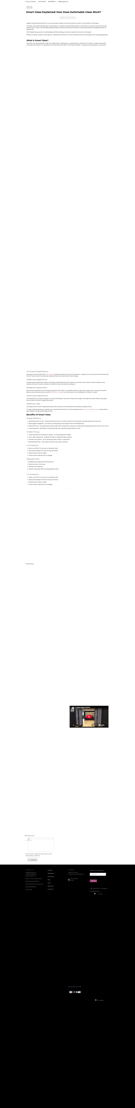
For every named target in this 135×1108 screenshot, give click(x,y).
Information (51, 876)
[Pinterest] (107, 1)
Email (29, 780)
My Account (51, 886)
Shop (49, 883)
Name (29, 765)
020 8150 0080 (42, 1)
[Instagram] (109, 1)
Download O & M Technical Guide (34, 884)
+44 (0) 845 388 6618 (30, 874)
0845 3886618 (51, 1)
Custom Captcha (32, 815)
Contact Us (50, 889)
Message (29, 802)
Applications (51, 873)
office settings (50, 374)
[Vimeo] (101, 1)
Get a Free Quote (67, 699)
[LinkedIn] (105, 1)
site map (79, 986)
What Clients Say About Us (32, 881)
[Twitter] (99, 1)
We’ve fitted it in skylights (57, 392)
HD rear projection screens (91, 409)
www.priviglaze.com (30, 876)
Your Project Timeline (33, 795)
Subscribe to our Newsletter (97, 870)
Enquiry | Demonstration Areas (33, 878)
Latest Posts (28, 889)
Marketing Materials (30, 887)
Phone (29, 772)
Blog (49, 879)
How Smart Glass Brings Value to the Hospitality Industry (38, 854)
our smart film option (47, 544)
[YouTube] (103, 1)
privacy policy (71, 986)
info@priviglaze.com (63, 1)
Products (50, 870)
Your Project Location (33, 787)
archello (76, 878)
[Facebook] (97, 1)
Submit (30, 830)
